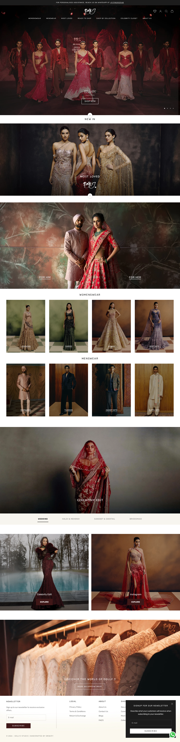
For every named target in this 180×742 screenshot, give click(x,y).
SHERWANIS (26, 410)
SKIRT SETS (154, 346)
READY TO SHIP (84, 18)
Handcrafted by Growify (41, 736)
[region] (90, 60)
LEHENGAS (26, 346)
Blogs (101, 716)
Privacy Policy (75, 707)
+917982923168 (117, 2)
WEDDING (43, 519)
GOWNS (111, 346)
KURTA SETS (154, 410)
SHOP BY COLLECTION (105, 18)
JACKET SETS (111, 410)
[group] (90, 60)
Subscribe (151, 731)
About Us (102, 707)
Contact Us (103, 711)
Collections (125, 720)
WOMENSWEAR (34, 18)
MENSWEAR (51, 18)
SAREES (68, 346)
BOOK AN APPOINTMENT (90, 686)
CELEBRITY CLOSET (129, 18)
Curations (125, 711)
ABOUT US (147, 18)
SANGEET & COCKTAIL (104, 519)
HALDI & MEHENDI (71, 519)
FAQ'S (101, 720)
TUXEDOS (68, 410)
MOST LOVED (66, 18)
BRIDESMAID (136, 519)
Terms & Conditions (77, 711)
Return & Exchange (77, 716)
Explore (44, 602)
